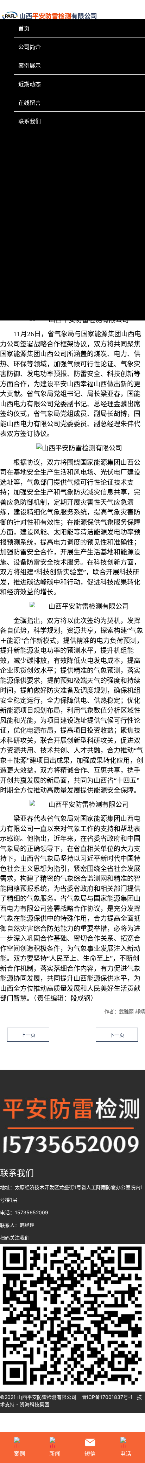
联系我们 (29, 121)
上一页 (28, 1035)
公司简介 (29, 46)
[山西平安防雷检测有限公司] (72, 1316)
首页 (24, 28)
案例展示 (29, 65)
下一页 (116, 1035)
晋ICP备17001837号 (105, 1397)
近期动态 (29, 84)
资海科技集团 (34, 1404)
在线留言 (29, 102)
